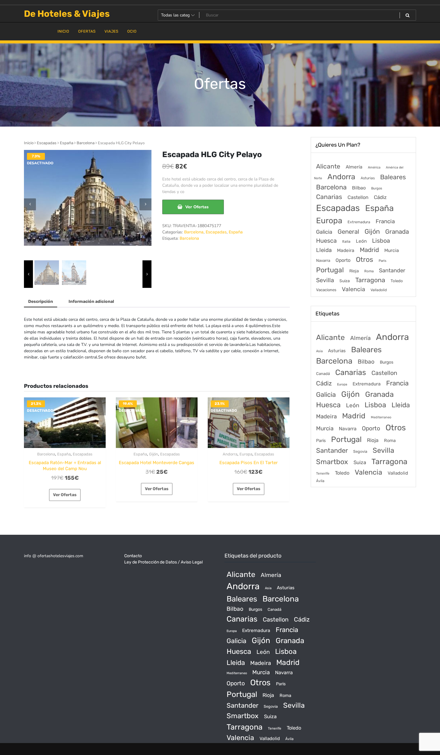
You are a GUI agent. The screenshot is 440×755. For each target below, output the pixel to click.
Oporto (343, 260)
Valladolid (379, 290)
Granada (397, 231)
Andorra (230, 454)
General (348, 231)
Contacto (133, 555)
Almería (354, 167)
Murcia (391, 250)
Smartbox (332, 462)
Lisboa (381, 240)
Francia (385, 221)
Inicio (29, 143)
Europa (245, 454)
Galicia (324, 232)
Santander (392, 270)
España (66, 143)
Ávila (320, 481)
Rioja (354, 271)
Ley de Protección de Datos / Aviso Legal (163, 562)
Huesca (326, 240)
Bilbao (359, 188)
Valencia (353, 289)
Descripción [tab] (40, 301)
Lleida (324, 250)
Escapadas (47, 143)
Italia (346, 241)
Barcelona (86, 143)
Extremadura (359, 222)
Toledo (397, 281)
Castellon (358, 197)
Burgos (376, 188)
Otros (364, 260)
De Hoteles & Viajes (67, 13)
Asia (319, 351)
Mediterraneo (381, 417)
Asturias (368, 178)
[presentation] (30, 204)
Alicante (328, 166)
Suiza (344, 280)
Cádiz (380, 197)
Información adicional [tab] (91, 301)
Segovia (360, 451)
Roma (369, 271)
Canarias (329, 196)
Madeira (345, 250)
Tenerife (323, 473)
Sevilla (325, 280)
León (361, 241)
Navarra (323, 260)
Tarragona (370, 280)
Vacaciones (326, 290)
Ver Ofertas (197, 207)
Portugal (330, 270)
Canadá (323, 373)
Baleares (393, 177)
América (374, 167)
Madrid (369, 249)
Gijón (153, 454)
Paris (382, 261)
